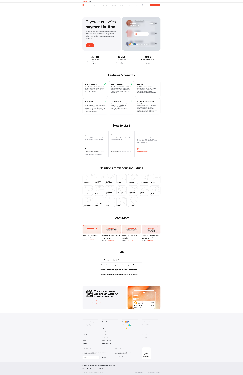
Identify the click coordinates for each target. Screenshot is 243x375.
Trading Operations (106, 331)
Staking (84, 337)
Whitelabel (85, 343)
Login (147, 5)
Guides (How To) (145, 331)
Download (91, 302)
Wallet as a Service (87, 331)
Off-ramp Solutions (106, 340)
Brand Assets (145, 337)
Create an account (155, 5)
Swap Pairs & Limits (146, 321)
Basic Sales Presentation (102, 368)
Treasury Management (107, 321)
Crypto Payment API (106, 343)
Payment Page (105, 328)
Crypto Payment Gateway (88, 321)
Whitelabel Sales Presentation (89, 368)
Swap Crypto (85, 334)
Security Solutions (106, 334)
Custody (84, 340)
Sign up (90, 45)
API (142, 328)
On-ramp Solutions (106, 337)
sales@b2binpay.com (139, 372)
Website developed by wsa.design (154, 372)
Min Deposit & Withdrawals (148, 325)
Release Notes (145, 334)
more (102, 372)
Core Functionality (86, 328)
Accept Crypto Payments (88, 325)
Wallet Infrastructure (106, 325)
